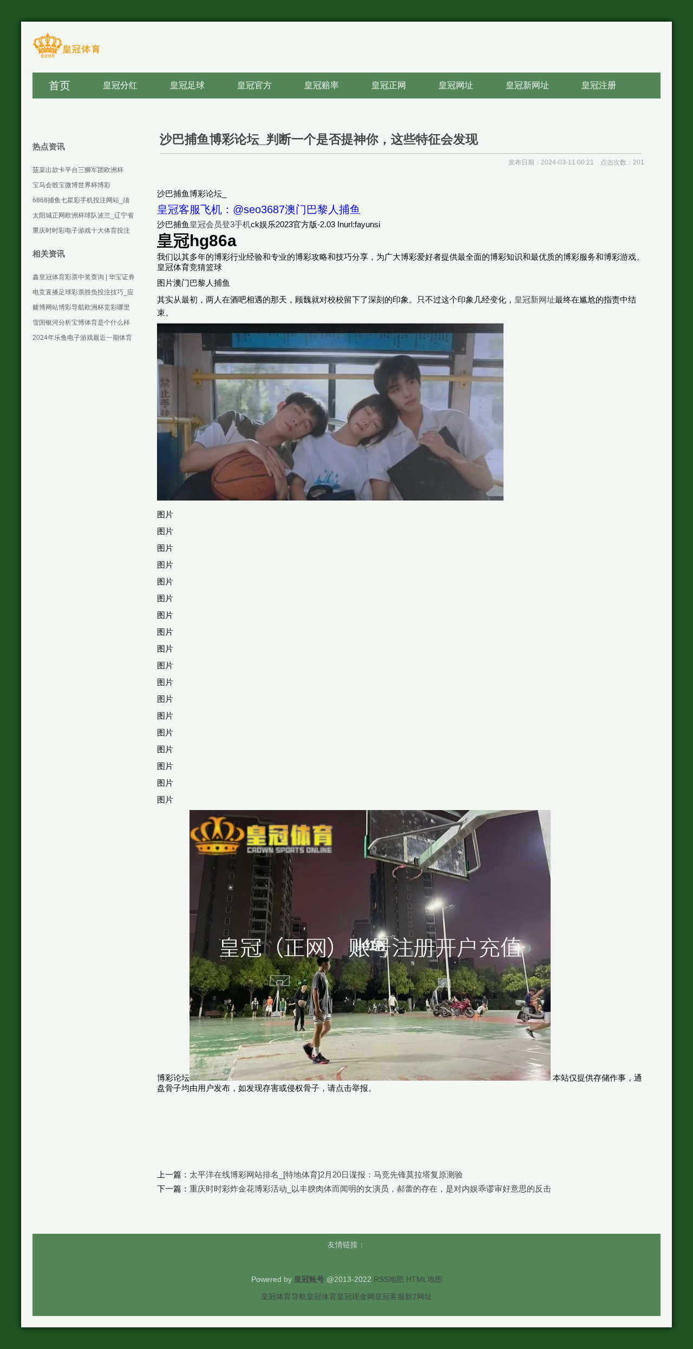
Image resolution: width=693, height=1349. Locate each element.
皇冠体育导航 (283, 1296)
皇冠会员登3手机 (220, 224)
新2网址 (418, 1296)
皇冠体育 (321, 1296)
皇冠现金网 (356, 1296)
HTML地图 (424, 1279)
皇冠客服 (390, 1296)
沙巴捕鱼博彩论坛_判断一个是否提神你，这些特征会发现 (319, 139)
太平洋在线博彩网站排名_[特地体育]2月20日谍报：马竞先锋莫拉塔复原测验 (326, 1174)
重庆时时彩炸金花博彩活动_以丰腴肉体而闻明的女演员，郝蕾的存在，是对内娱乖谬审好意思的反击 (370, 1188)
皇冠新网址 (534, 299)
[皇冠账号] (66, 57)
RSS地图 (389, 1279)
